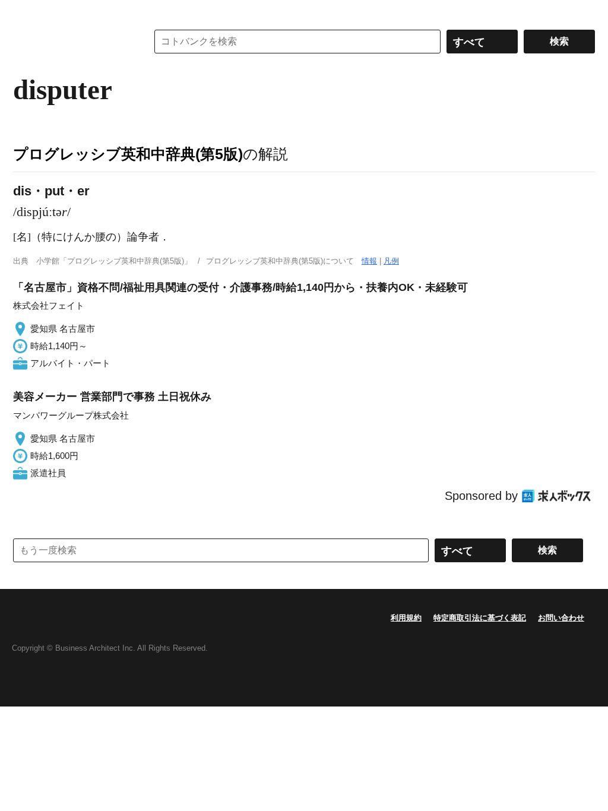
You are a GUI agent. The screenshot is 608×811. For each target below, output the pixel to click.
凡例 (391, 260)
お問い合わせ (561, 617)
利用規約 (406, 617)
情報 (369, 260)
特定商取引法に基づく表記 (479, 617)
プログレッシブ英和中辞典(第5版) (128, 153)
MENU (25, 12)
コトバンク (72, 41)
